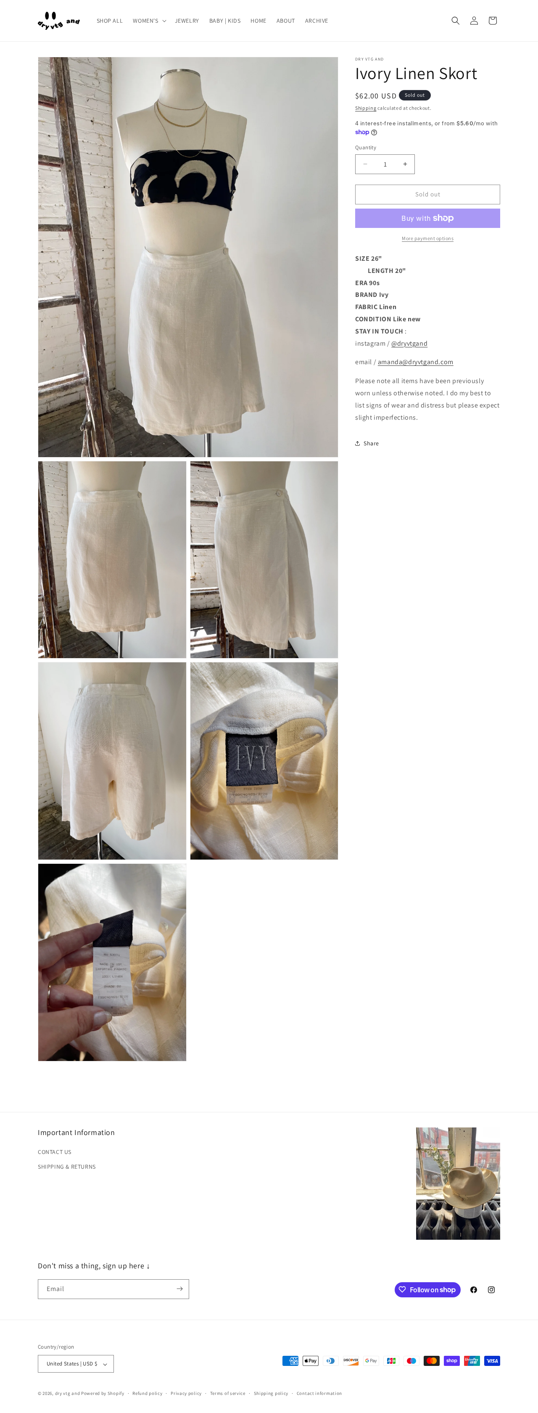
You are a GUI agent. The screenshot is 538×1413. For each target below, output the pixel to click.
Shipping (366, 108)
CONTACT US (54, 1151)
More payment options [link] (428, 238)
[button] (148, 20)
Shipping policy (271, 1393)
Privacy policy (186, 1393)
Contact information (319, 1393)
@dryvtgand (409, 343)
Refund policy (147, 1393)
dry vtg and (67, 1394)
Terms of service (227, 1393)
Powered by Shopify (102, 1394)
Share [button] (371, 443)
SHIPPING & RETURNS (67, 1166)
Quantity (365, 147)
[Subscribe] (179, 1289)
